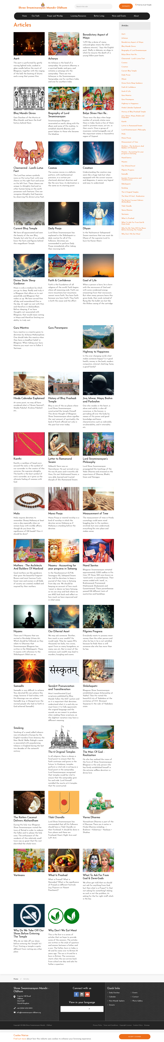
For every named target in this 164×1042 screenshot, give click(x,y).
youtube (87, 994)
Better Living (99, 16)
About (136, 16)
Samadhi (124, 174)
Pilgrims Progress (127, 170)
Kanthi (123, 122)
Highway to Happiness (129, 104)
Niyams (124, 162)
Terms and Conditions (110, 1025)
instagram (81, 994)
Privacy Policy (97, 1025)
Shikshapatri (126, 184)
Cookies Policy (138, 1025)
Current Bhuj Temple (129, 71)
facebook (76, 994)
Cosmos (124, 63)
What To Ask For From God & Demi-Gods (132, 223)
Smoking (124, 188)
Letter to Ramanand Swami (131, 126)
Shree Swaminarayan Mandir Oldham (42, 7)
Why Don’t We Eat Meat (130, 234)
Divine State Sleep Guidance (132, 83)
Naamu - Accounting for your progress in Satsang (132, 153)
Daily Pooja (125, 75)
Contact (135, 997)
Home (24, 16)
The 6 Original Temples (130, 192)
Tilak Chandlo (126, 206)
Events (134, 993)
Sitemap (146, 1025)
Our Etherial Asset (128, 166)
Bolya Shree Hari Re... (129, 54)
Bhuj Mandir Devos (128, 46)
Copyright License (126, 1025)
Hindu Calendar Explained (131, 108)
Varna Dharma (126, 210)
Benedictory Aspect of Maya (132, 42)
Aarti (123, 34)
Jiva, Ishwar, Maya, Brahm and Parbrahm (132, 116)
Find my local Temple (144, 5)
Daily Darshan (114, 993)
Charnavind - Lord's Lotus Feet (133, 59)
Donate (112, 1005)
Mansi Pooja (126, 138)
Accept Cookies (134, 1036)
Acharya (124, 38)
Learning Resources (78, 16)
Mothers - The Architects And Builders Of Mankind (132, 147)
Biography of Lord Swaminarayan (133, 50)
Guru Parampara (127, 99)
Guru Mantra (126, 95)
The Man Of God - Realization (132, 196)
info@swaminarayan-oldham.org (29, 1012)
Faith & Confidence (128, 87)
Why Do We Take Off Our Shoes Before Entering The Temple (133, 229)
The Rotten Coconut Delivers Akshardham (132, 201)
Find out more (20, 1039)
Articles (124, 26)
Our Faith (35, 16)
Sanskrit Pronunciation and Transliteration (131, 179)
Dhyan (123, 79)
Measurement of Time (129, 142)
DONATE (126, 6)
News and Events (119, 16)
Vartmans (125, 214)
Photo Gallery (137, 1001)
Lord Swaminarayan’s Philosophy (133, 130)
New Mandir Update (117, 1001)
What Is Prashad (127, 218)
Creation (124, 67)
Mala (123, 134)
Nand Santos (126, 158)
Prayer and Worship (55, 16)
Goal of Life (126, 91)
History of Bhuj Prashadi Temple (133, 112)
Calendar (112, 997)
